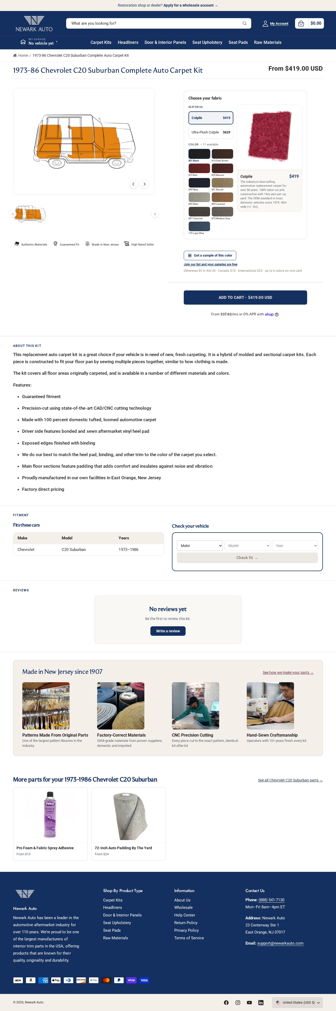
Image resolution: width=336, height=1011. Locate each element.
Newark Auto (34, 1002)
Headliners (112, 907)
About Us (182, 900)
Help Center (184, 915)
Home (23, 55)
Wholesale (183, 907)
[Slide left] (133, 184)
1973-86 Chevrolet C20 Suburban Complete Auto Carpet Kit (81, 55)
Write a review (168, 631)
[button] (309, 23)
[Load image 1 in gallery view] (29, 214)
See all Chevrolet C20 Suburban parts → (290, 780)
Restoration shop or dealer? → (168, 5)
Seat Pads (112, 930)
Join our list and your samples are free (210, 264)
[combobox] (158, 23)
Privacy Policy (186, 930)
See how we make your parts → (288, 672)
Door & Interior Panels (122, 915)
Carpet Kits (113, 900)
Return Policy (185, 922)
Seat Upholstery (117, 922)
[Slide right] (144, 184)
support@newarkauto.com (280, 943)
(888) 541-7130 (271, 900)
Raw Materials (115, 938)
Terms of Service (189, 938)
